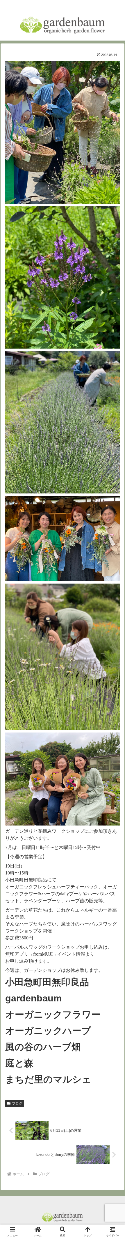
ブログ (17, 1103)
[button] (113, 897)
